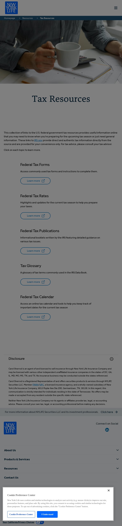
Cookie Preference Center (21, 514)
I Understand (47, 514)
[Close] (108, 490)
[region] (58, 504)
